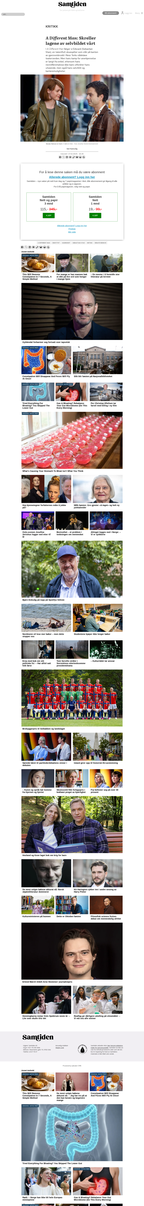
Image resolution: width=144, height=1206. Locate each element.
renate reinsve (100, 243)
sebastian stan (79, 243)
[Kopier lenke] (73, 157)
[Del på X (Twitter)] (63, 157)
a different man (44, 243)
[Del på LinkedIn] (66, 157)
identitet (56, 243)
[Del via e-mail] (70, 157)
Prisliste (72, 229)
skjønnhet (66, 243)
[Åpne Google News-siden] (83, 157)
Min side (72, 232)
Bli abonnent (110, 13)
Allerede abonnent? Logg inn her (72, 177)
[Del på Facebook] (60, 157)
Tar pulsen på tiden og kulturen (72, 10)
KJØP (48, 215)
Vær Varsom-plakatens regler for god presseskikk (107, 1175)
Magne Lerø (60, 1176)
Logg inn (128, 13)
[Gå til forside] (72, 4)
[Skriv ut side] (80, 157)
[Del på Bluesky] (77, 157)
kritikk (89, 243)
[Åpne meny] (138, 13)
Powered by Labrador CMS (72, 1195)
